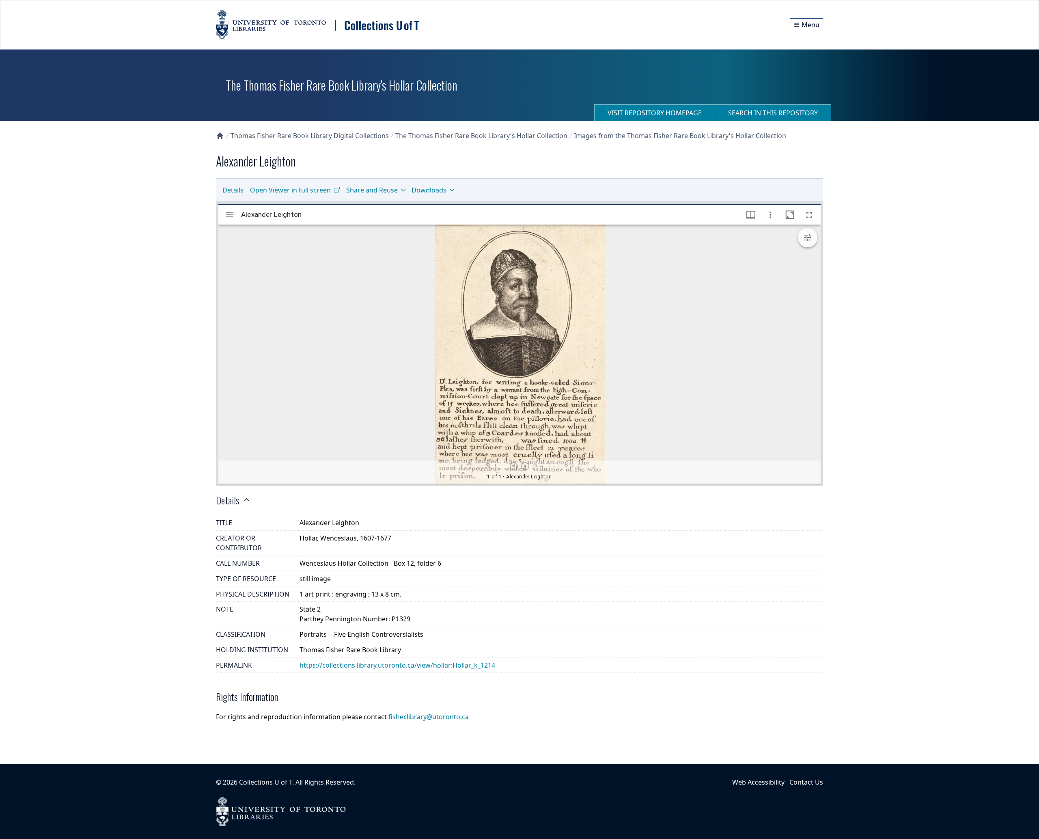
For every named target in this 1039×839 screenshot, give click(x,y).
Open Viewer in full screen (290, 190)
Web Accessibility (758, 782)
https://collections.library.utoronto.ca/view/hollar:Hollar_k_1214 (397, 665)
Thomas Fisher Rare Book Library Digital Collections (310, 135)
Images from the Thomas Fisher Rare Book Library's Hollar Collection (680, 135)
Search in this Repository (773, 112)
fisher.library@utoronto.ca (428, 716)
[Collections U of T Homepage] (220, 136)
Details (233, 190)
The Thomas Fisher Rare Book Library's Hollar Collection (481, 135)
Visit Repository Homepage (655, 112)
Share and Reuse (372, 190)
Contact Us (806, 782)
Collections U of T (265, 782)
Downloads (429, 190)
